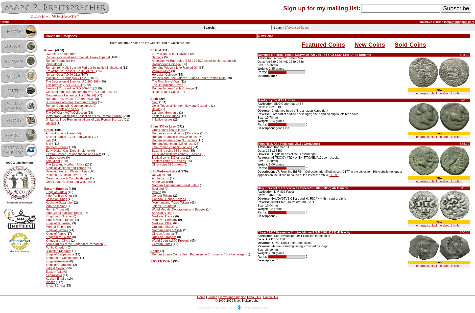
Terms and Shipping (232, 297)
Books (155, 251)
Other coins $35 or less (167, 164)
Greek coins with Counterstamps (67, 178)
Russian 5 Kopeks (164, 237)
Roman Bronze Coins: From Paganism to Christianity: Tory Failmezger (199, 254)
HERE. (334, 175)
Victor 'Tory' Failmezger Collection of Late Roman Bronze (84, 116)
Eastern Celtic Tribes (166, 116)
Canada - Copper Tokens (169, 199)
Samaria (157, 57)
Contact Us (270, 297)
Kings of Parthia (56, 192)
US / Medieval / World (165, 171)
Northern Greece (57, 147)
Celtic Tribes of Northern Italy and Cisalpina (181, 105)
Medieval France (163, 216)
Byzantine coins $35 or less (170, 150)
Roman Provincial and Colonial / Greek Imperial (78, 57)
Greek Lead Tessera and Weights (68, 182)
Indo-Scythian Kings (59, 220)
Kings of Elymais (57, 230)
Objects (51, 123)
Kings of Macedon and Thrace (66, 168)
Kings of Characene (59, 265)
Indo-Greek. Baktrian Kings (64, 213)
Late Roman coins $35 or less (172, 147)
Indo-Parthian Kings (59, 195)
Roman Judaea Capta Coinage (173, 88)
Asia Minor (53, 161)
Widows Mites (161, 71)
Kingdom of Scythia (59, 216)
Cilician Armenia (163, 233)
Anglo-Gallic (160, 182)
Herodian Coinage (164, 74)
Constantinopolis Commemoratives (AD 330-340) (79, 92)
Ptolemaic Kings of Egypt (62, 175)
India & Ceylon (56, 268)
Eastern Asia (54, 271)
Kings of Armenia (57, 261)
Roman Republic (57, 61)
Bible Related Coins (165, 92)
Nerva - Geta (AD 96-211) (63, 74)
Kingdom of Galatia (58, 237)
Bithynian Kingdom (58, 251)
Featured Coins (323, 44)
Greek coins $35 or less (168, 130)
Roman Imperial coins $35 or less (174, 140)
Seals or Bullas (162, 213)
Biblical (155, 50)
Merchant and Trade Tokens (171, 202)
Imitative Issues (162, 119)
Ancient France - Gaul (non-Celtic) (69, 137)
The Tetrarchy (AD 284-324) (64, 85)
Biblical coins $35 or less (168, 157)
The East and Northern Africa (65, 164)
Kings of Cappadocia (60, 254)
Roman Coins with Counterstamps (69, 105)
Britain (156, 109)
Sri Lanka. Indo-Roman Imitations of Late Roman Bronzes (84, 119)
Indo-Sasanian (56, 206)
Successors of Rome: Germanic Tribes (71, 102)
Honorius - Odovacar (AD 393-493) (69, 99)
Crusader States (163, 227)
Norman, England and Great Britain (175, 185)
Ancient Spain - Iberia (60, 133)
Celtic (154, 99)
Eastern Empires (56, 188)
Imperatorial (54, 64)
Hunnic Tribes (55, 209)
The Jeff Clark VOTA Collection (66, 112)
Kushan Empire (56, 278)
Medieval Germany (164, 220)
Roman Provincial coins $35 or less (175, 133)
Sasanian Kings (56, 199)
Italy (48, 140)
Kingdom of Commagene (62, 258)
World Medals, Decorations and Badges (178, 209)
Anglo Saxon (160, 178)
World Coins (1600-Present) (171, 240)
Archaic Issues (55, 157)
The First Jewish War (166, 81)
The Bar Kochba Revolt (167, 85)
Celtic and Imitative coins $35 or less (176, 154)
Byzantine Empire (58, 54)
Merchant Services (19, 251)
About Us (254, 297)
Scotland (158, 188)
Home (201, 297)
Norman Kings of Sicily (167, 230)
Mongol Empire (56, 227)
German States (162, 244)
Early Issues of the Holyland (170, 54)
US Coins (158, 175)
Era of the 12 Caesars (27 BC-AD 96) (70, 71)
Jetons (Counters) (164, 206)
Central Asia (54, 275)
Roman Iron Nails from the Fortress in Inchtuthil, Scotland (84, 67)
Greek (48, 130)
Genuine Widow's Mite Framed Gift (175, 67)
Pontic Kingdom (56, 247)
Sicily (49, 144)
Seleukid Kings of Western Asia (67, 171)
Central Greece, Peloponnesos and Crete (73, 154)
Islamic (50, 282)
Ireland (156, 192)
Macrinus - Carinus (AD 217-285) (68, 78)
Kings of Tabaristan (58, 223)
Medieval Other (162, 223)
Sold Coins (410, 44)
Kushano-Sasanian (59, 202)
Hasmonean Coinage (166, 64)
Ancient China (55, 285)
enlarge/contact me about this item (439, 93)
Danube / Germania (165, 112)
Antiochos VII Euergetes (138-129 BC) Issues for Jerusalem (192, 61)
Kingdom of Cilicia (58, 240)
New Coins (370, 44)
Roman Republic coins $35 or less (175, 137)
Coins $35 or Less (163, 126)
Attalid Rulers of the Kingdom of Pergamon (74, 244)
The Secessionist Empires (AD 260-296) (73, 81)
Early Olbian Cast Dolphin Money (68, 150)
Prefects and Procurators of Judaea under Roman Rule (189, 78)
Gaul (155, 102)
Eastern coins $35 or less (169, 161)
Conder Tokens (162, 195)
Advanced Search (298, 27)
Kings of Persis (56, 233)
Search (212, 297)
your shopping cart (460, 22)
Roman (49, 50)
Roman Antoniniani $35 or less (172, 144)
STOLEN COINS (161, 261)
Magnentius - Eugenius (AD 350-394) (71, 95)
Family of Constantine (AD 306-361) (70, 88)
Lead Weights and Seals (62, 109)
